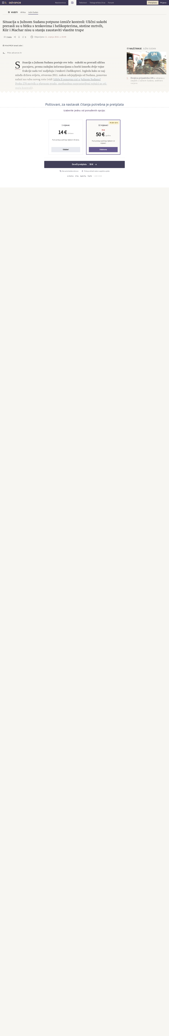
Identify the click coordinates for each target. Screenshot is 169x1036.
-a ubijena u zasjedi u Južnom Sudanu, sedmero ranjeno (148, 80)
